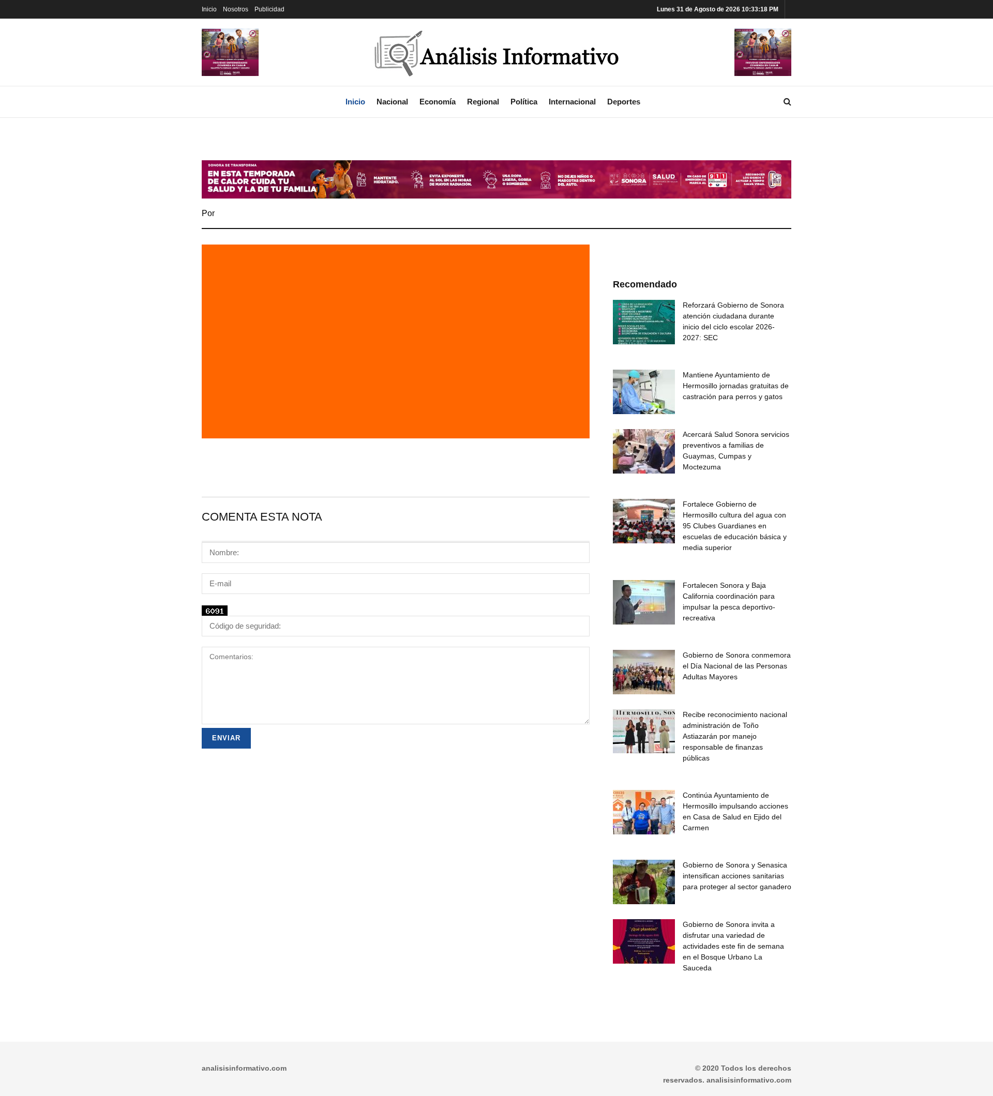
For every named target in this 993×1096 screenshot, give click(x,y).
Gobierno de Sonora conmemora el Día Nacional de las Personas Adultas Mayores (737, 666)
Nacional (392, 101)
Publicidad (269, 9)
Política (523, 101)
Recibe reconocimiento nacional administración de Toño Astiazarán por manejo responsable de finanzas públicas (735, 736)
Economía (437, 101)
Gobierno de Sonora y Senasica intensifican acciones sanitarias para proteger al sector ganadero (737, 876)
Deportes (623, 101)
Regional (483, 101)
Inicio (209, 9)
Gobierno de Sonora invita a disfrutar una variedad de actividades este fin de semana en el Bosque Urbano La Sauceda (733, 946)
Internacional (572, 101)
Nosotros (235, 9)
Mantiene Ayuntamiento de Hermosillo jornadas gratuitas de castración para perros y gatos (736, 386)
